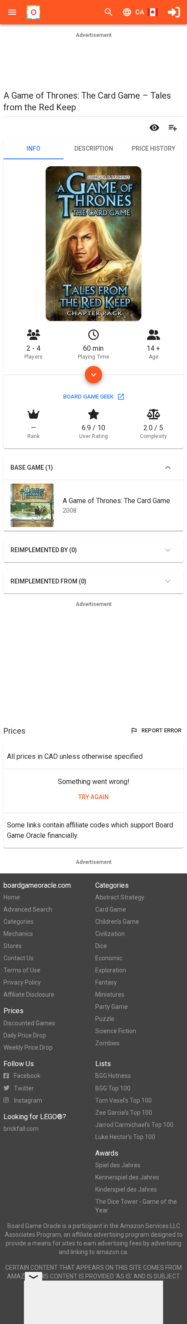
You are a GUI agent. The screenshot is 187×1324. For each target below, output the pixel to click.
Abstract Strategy (119, 897)
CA (139, 12)
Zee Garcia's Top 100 (123, 1112)
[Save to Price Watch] (154, 127)
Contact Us (18, 958)
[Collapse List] (168, 467)
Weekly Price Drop (28, 1047)
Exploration (110, 970)
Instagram (28, 1100)
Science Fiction (115, 1031)
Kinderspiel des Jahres (126, 1189)
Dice (101, 945)
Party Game (111, 1006)
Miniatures (109, 994)
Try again (93, 797)
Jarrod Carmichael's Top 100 (134, 1124)
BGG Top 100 (112, 1088)
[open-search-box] (108, 12)
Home (11, 897)
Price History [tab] (153, 148)
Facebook (27, 1075)
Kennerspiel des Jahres (127, 1177)
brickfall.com (21, 1128)
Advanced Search (27, 909)
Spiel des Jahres (117, 1165)
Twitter (24, 1088)
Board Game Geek (88, 396)
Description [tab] (93, 148)
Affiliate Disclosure (28, 994)
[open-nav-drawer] (12, 12)
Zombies (107, 1043)
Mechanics (18, 933)
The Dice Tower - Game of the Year (136, 1206)
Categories (18, 921)
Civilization (110, 933)
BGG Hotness (113, 1075)
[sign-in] (174, 12)
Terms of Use (21, 970)
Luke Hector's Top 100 (125, 1136)
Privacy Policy (22, 982)
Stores (12, 945)
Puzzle (104, 1018)
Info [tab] (33, 148)
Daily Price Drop (24, 1035)
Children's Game (117, 921)
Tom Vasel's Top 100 (123, 1100)
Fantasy (106, 982)
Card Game (110, 909)
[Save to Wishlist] (172, 127)
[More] (93, 374)
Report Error (161, 730)
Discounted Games (29, 1023)
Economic (108, 958)
